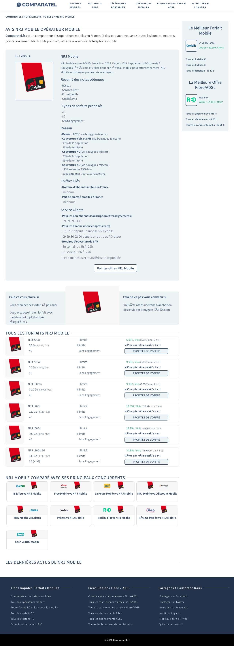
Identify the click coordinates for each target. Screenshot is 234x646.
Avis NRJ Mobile (64, 16)
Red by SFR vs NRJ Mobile (114, 518)
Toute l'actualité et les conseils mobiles (35, 607)
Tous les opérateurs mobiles (28, 602)
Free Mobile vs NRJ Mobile (70, 493)
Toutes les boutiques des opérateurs (110, 624)
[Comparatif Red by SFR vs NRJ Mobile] (114, 510)
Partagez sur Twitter (172, 602)
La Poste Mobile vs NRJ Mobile (114, 493)
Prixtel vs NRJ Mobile (70, 518)
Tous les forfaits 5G (196, 59)
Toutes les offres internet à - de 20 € (205, 125)
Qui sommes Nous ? (171, 624)
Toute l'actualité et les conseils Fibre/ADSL (114, 607)
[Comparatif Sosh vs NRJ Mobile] (27, 534)
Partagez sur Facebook (174, 596)
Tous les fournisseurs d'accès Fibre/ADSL (113, 602)
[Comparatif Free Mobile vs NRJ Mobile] (70, 486)
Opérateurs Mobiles (39, 16)
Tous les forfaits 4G (196, 65)
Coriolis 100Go (207, 43)
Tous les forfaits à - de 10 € (200, 70)
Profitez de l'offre (146, 351)
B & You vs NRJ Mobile (27, 493)
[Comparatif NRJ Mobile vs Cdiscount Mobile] (157, 486)
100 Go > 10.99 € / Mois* (211, 47)
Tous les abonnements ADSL (201, 119)
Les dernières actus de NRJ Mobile (43, 562)
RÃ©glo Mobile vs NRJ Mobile (157, 518)
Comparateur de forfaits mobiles (31, 596)
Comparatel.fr (15, 16)
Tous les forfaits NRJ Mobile (37, 333)
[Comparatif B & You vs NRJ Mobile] (27, 486)
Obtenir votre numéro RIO (26, 624)
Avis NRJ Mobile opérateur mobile (42, 29)
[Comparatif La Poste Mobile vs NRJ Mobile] (114, 486)
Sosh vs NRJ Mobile (27, 542)
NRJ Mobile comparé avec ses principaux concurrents (65, 477)
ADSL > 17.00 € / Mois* (211, 102)
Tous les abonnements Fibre (201, 113)
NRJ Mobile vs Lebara (27, 518)
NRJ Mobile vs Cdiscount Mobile (157, 493)
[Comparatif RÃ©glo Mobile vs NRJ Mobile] (157, 510)
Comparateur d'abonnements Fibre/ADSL (113, 596)
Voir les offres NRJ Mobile (115, 268)
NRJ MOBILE (23, 56)
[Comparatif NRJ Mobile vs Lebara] (27, 510)
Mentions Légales (169, 613)
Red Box (203, 97)
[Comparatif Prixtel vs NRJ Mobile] (70, 510)
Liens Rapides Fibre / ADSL (109, 588)
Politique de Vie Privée (174, 618)
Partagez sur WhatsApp (174, 607)
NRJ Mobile (69, 56)
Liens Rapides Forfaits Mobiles (35, 588)
